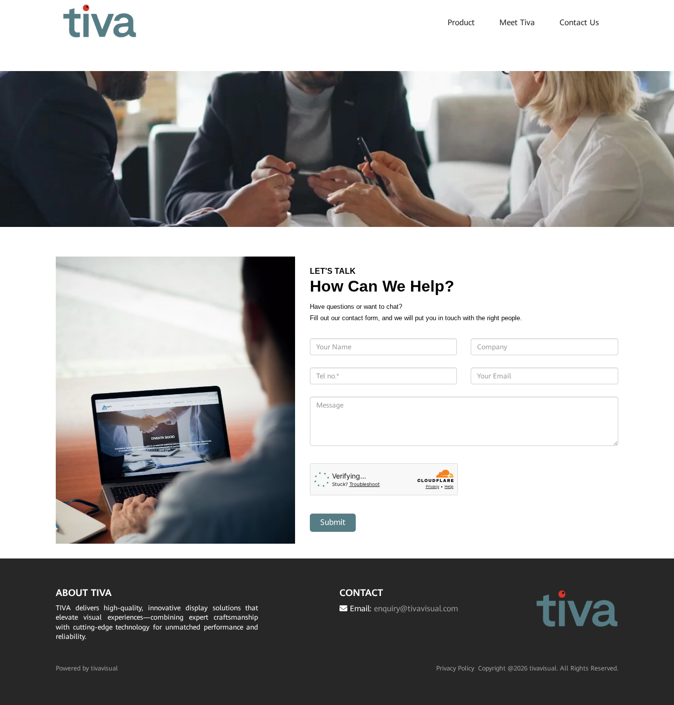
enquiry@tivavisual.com (416, 608)
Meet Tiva (517, 22)
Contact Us (579, 22)
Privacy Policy (455, 668)
